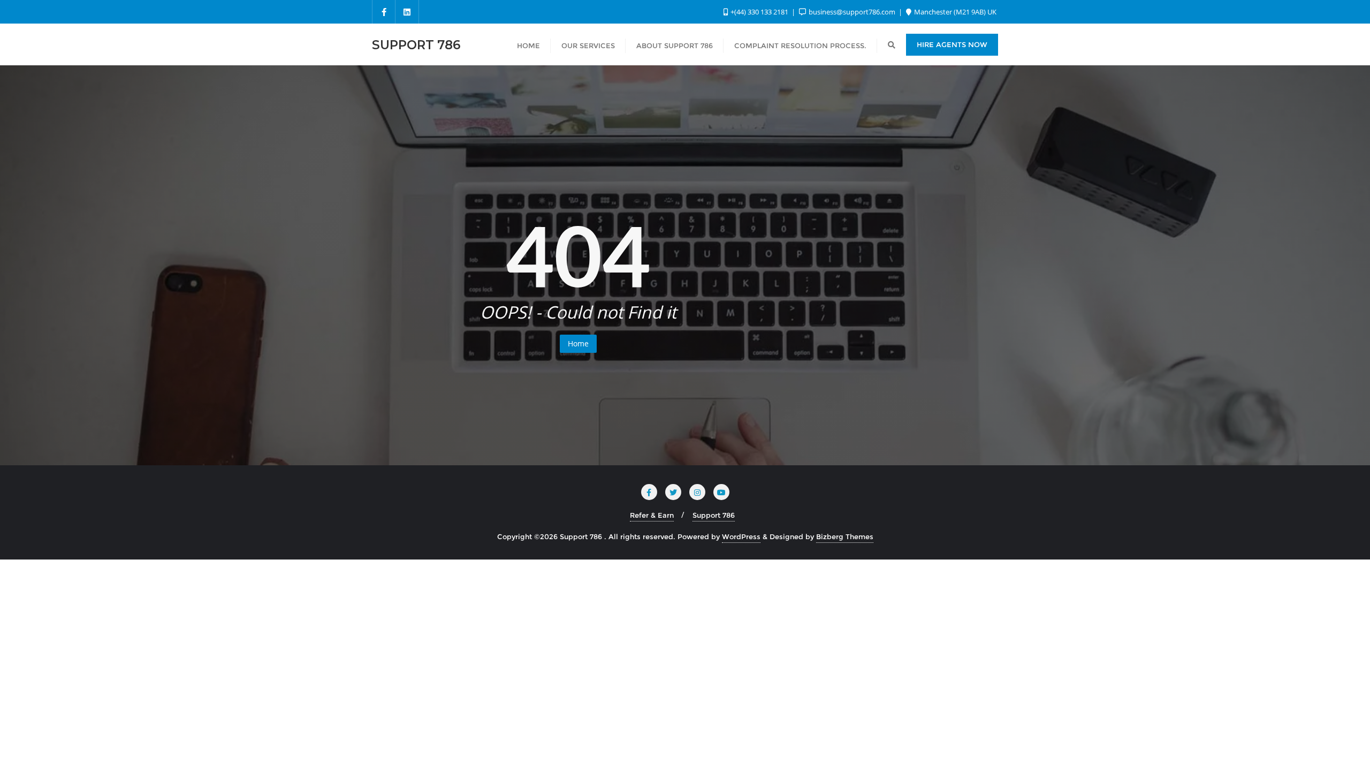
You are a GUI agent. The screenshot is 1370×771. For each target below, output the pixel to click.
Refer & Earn (652, 515)
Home (578, 343)
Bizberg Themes (844, 536)
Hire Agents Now (952, 44)
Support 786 (713, 515)
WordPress (741, 536)
